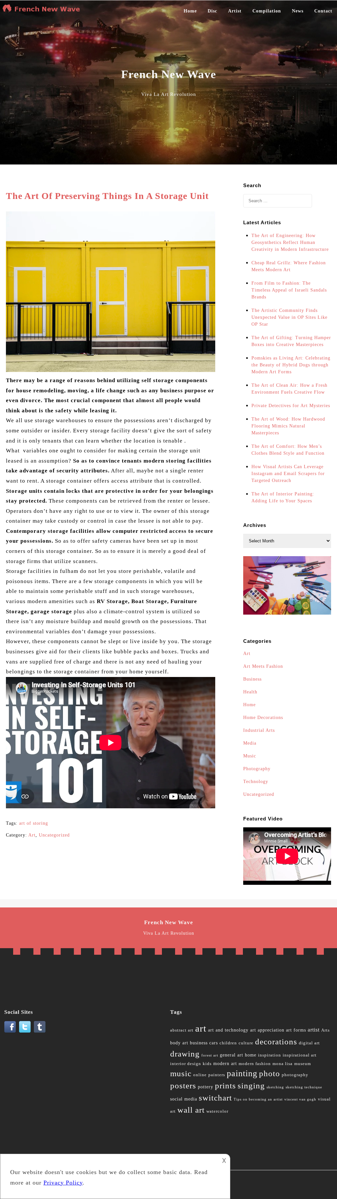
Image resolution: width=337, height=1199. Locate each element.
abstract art (182, 1030)
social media (183, 1099)
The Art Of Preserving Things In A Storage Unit (107, 196)
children (228, 1043)
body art (179, 1042)
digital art (309, 1043)
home (250, 1055)
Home (190, 11)
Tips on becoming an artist (258, 1099)
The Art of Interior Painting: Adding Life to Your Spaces (282, 497)
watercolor (217, 1111)
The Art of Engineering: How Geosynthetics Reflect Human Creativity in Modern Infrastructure (290, 242)
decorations (276, 1041)
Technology (255, 781)
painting (242, 1073)
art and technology (228, 1030)
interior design (185, 1063)
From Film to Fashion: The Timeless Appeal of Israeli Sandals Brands (289, 290)
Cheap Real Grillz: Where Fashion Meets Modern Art (288, 266)
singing (251, 1085)
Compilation (266, 11)
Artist (235, 11)
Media (249, 743)
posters (183, 1085)
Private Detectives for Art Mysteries (290, 405)
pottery (205, 1086)
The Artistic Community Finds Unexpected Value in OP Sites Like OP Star (289, 317)
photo (269, 1073)
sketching (275, 1087)
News (297, 11)
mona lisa (282, 1063)
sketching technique (304, 1087)
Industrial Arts (259, 730)
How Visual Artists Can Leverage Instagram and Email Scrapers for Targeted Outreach (288, 473)
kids (207, 1063)
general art (231, 1055)
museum (302, 1063)
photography (295, 1075)
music (181, 1073)
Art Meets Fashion (263, 666)
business (199, 1042)
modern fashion (255, 1063)
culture (246, 1043)
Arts (325, 1030)
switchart (215, 1097)
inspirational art (300, 1055)
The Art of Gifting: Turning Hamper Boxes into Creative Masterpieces (291, 341)
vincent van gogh (300, 1099)
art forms (296, 1030)
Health (250, 691)
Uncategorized (54, 835)
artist (314, 1030)
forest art (209, 1055)
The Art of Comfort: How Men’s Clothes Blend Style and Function (287, 450)
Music (249, 755)
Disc (212, 11)
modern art (225, 1063)
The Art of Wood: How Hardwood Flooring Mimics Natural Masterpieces (288, 426)
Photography (257, 768)
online (200, 1075)
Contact (323, 11)
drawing (185, 1053)
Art (32, 835)
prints (225, 1085)
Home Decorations (263, 717)
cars (213, 1042)
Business (252, 679)
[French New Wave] (43, 11)
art (200, 1028)
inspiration (269, 1055)
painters (216, 1075)
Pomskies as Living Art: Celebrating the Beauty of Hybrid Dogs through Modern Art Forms (290, 365)
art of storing (33, 823)
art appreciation (267, 1030)
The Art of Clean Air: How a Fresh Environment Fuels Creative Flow (289, 389)
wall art (191, 1109)
